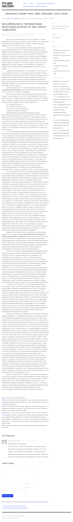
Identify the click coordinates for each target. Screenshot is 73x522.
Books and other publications (46, 3)
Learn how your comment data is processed (36, 502)
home (24, 3)
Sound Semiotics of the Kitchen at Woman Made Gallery (15, 508)
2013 (12, 18)
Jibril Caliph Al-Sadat (14, 441)
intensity (42, 33)
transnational (31, 35)
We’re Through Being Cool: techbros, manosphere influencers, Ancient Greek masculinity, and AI (62, 112)
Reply (36, 440)
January (16, 18)
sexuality (14, 35)
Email (27, 487)
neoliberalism (5, 35)
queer (10, 35)
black (21, 33)
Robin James (15, 33)
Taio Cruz (18, 35)
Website (27, 491)
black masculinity (27, 33)
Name (27, 483)
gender (33, 33)
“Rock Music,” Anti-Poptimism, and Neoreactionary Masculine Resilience (62, 99)
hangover (38, 33)
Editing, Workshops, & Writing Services (34, 6)
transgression (24, 35)
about (31, 3)
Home (8, 18)
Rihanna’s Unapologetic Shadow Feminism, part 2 (14, 506)
